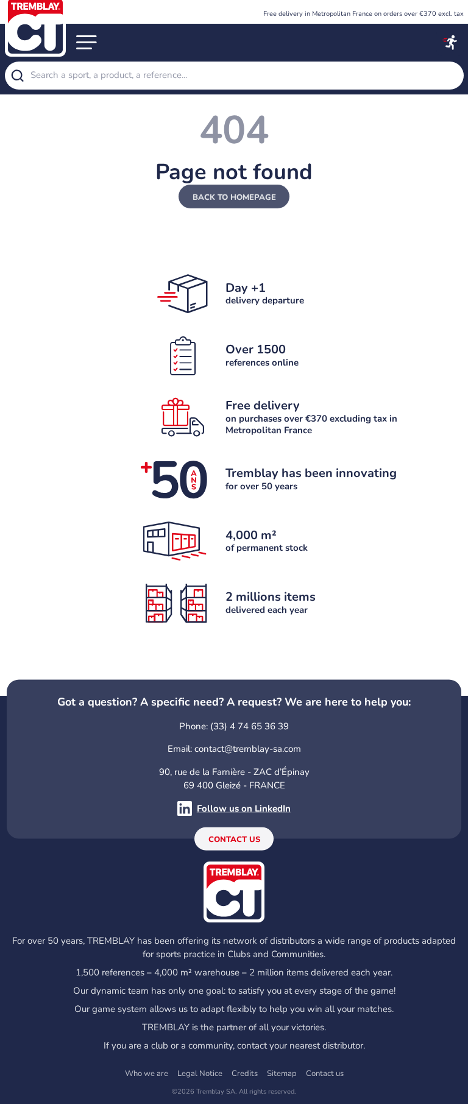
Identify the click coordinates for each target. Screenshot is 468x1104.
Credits (245, 1073)
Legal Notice (199, 1073)
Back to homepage (234, 197)
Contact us (234, 839)
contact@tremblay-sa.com (247, 749)
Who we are (146, 1073)
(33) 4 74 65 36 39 (249, 726)
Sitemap (282, 1073)
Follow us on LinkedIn (244, 808)
